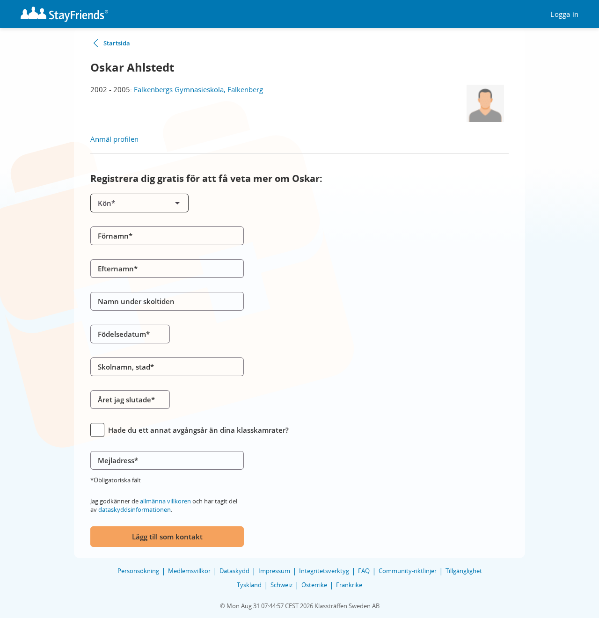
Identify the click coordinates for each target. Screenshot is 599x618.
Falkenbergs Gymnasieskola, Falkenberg (198, 89)
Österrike (314, 585)
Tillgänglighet (464, 571)
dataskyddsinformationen (134, 509)
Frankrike (349, 585)
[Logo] (64, 14)
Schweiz (281, 585)
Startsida (116, 43)
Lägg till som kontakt (167, 536)
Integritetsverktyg (324, 571)
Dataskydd (234, 571)
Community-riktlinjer (408, 571)
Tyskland (249, 585)
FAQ (364, 571)
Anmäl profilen (114, 139)
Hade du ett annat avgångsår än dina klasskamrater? (198, 430)
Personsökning (138, 571)
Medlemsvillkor (189, 571)
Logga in (564, 14)
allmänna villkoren (165, 501)
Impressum (274, 571)
